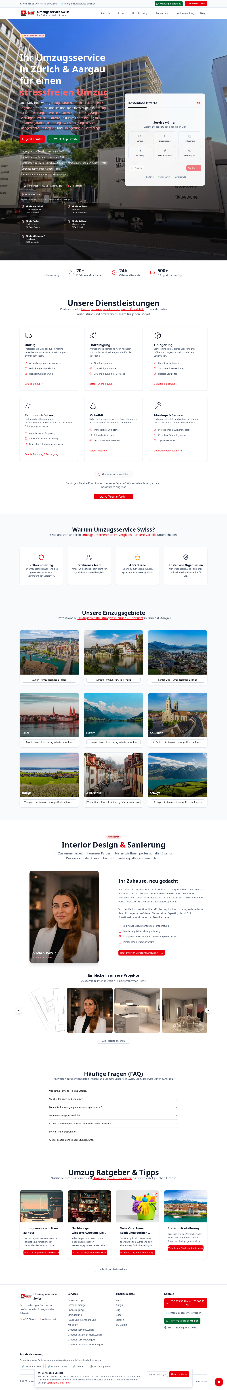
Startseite (105, 13)
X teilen (78, 1366)
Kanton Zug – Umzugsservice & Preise (177, 679)
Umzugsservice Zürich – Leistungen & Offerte (45, 151)
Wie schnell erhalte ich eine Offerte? (68, 1090)
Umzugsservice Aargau (81, 1339)
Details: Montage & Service (168, 450)
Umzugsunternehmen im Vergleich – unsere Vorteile (119, 535)
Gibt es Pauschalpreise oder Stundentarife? (71, 1139)
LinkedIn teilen (57, 1366)
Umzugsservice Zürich (81, 1329)
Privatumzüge (76, 1300)
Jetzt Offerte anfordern (113, 496)
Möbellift (73, 1324)
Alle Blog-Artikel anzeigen (113, 1269)
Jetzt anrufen (34, 139)
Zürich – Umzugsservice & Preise (49, 679)
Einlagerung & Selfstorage (82, 128)
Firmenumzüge (77, 1305)
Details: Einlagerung (164, 383)
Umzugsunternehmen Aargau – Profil (41, 168)
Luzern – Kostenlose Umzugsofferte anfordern (113, 742)
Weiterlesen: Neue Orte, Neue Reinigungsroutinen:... (137, 1252)
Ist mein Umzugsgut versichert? (65, 1115)
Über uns (121, 13)
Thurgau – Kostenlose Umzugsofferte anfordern (49, 802)
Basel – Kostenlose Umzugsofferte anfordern (49, 742)
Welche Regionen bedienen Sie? (65, 1098)
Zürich (119, 1300)
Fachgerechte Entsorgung (38, 128)
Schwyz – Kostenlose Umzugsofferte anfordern (178, 802)
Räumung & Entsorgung (82, 1319)
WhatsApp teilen (100, 1366)
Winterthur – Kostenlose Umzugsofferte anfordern (113, 802)
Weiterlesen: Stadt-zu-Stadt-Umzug (186, 1248)
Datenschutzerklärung (58, 1382)
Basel (119, 1315)
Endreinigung (76, 1310)
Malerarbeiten (163, 13)
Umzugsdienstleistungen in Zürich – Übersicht (110, 618)
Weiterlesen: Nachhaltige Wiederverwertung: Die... (89, 1252)
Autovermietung (185, 13)
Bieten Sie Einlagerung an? (63, 1131)
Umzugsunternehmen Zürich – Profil (87, 162)
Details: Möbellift (98, 450)
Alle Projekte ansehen (113, 1040)
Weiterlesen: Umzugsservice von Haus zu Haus (41, 1252)
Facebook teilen (32, 1366)
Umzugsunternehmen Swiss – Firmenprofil (44, 174)
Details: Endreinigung (100, 383)
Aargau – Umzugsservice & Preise (113, 679)
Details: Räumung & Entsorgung (41, 454)
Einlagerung (75, 1315)
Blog (202, 13)
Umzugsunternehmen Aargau (85, 1344)
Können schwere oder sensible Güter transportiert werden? (80, 1123)
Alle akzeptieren (179, 1374)
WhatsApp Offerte (66, 139)
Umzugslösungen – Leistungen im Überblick (112, 309)
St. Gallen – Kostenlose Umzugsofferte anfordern (177, 742)
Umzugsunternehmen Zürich (85, 1334)
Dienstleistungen (141, 13)
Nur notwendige (157, 1374)
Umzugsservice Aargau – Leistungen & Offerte (46, 157)
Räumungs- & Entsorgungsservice (71, 123)
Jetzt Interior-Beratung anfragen (139, 952)
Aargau (120, 1305)
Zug (118, 1310)
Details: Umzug (32, 383)
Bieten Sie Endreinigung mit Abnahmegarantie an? (75, 1107)
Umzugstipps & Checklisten (112, 1178)
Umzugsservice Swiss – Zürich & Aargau (42, 162)
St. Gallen (121, 1324)
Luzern (120, 1319)
